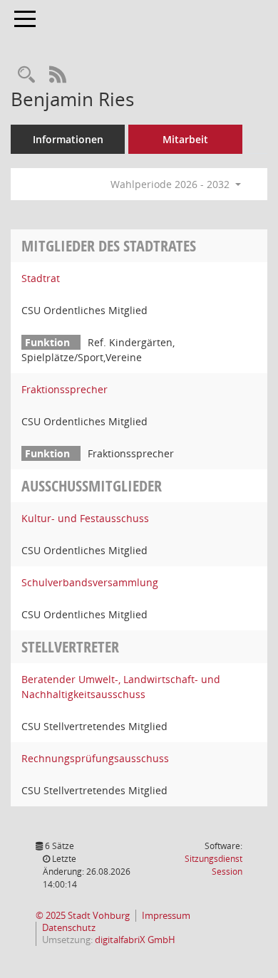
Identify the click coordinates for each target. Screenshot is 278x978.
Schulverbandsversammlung (89, 582)
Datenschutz (69, 928)
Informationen (68, 139)
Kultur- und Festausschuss (85, 518)
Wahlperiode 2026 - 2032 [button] (171, 184)
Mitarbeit (185, 139)
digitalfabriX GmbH (135, 940)
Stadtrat (40, 278)
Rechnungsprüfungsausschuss (95, 758)
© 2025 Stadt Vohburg (83, 916)
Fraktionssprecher (64, 389)
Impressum (166, 916)
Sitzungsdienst (213, 865)
